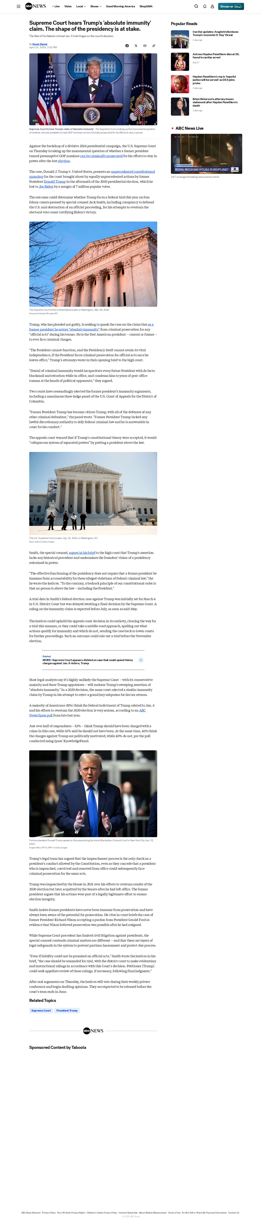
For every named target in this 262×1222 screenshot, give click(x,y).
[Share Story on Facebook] (127, 45)
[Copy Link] (153, 45)
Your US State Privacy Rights (71, 1212)
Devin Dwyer (39, 44)
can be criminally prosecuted (101, 155)
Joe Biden (46, 186)
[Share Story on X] (136, 45)
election (64, 160)
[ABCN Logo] (35, 6)
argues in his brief (82, 552)
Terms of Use (174, 1212)
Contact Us (233, 1212)
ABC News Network (31, 1212)
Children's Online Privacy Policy (102, 1212)
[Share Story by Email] (145, 45)
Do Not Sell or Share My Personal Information (204, 1212)
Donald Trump (55, 181)
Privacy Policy (49, 1212)
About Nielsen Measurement (153, 1212)
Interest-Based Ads (128, 1212)
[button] (18, 6)
